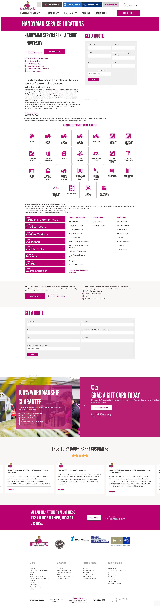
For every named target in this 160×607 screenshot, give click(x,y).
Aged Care (86, 572)
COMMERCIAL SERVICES (94, 4)
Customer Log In (88, 574)
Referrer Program (35, 587)
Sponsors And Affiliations (37, 576)
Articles (32, 589)
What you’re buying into (64, 570)
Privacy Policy (54, 601)
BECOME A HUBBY (54, 4)
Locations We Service (114, 583)
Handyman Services (29, 13)
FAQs (58, 574)
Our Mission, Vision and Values (39, 570)
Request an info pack (63, 578)
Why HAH (86, 13)
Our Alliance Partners (36, 583)
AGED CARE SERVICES (74, 4)
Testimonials (101, 13)
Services (85, 568)
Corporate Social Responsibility (39, 578)
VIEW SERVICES (54, 51)
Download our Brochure (90, 578)
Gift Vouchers (34, 585)
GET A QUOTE (128, 13)
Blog (31, 574)
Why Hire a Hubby (113, 579)
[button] (39, 4)
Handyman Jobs (34, 572)
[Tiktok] (113, 601)
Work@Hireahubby (111, 4)
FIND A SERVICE (35, 296)
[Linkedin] (116, 601)
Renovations (51, 13)
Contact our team (55, 294)
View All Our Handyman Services (78, 271)
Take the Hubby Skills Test (65, 576)
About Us (32, 568)
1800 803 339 (99, 600)
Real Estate (69, 13)
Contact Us (33, 580)
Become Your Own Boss (64, 572)
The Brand (60, 568)
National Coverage (88, 570)
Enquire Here (87, 576)
